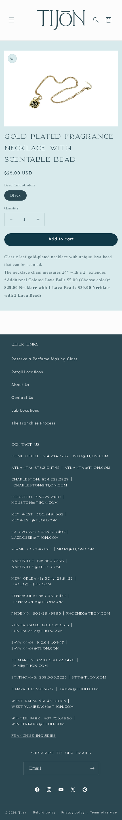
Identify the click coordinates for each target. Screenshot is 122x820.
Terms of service (103, 812)
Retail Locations (27, 372)
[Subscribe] (92, 768)
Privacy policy (73, 812)
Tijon (22, 812)
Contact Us (22, 398)
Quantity (11, 208)
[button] (11, 20)
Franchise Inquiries (33, 735)
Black (15, 195)
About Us (20, 385)
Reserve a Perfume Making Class (44, 359)
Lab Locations (25, 411)
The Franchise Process (33, 423)
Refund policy (44, 812)
